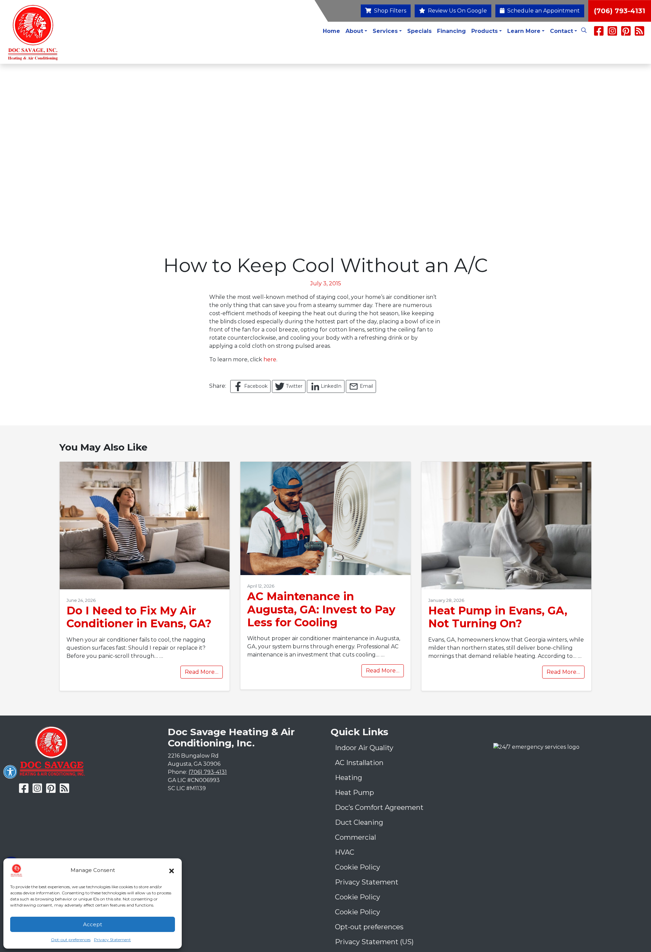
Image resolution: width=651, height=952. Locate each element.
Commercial (355, 837)
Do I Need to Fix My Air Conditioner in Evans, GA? (139, 617)
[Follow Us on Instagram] (613, 33)
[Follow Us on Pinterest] (626, 33)
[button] (171, 870)
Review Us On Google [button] (457, 10)
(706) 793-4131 (619, 11)
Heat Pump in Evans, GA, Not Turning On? (497, 617)
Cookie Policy (357, 867)
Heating (348, 778)
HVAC (344, 852)
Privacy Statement (112, 939)
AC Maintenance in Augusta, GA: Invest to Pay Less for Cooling (321, 609)
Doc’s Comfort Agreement (379, 807)
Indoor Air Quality (364, 748)
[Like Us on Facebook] (599, 33)
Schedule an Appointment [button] (543, 10)
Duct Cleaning (359, 822)
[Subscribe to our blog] (639, 33)
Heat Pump (354, 792)
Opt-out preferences (71, 939)
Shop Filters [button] (389, 10)
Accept (92, 924)
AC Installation (359, 763)
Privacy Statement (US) (374, 942)
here (269, 359)
